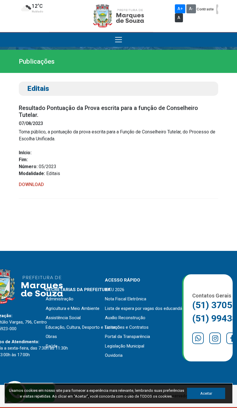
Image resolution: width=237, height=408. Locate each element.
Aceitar (206, 393)
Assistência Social (63, 317)
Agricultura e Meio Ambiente (72, 308)
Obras (51, 336)
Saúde (52, 346)
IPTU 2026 (114, 289)
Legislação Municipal (124, 346)
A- (191, 8)
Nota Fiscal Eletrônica (125, 299)
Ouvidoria (114, 355)
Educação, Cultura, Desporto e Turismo (83, 327)
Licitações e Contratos (127, 327)
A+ (180, 8)
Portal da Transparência (127, 336)
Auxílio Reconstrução (125, 317)
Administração (59, 299)
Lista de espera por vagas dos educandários (147, 308)
